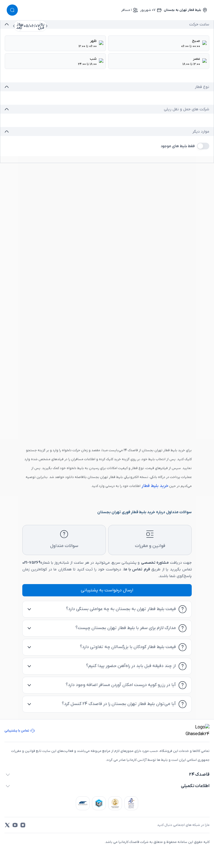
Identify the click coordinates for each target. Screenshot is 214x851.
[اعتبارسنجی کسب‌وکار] (131, 803)
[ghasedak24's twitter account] (7, 825)
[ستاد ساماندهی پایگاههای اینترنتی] (115, 803)
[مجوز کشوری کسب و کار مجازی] (99, 803)
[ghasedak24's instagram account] (23, 825)
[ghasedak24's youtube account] (15, 825)
